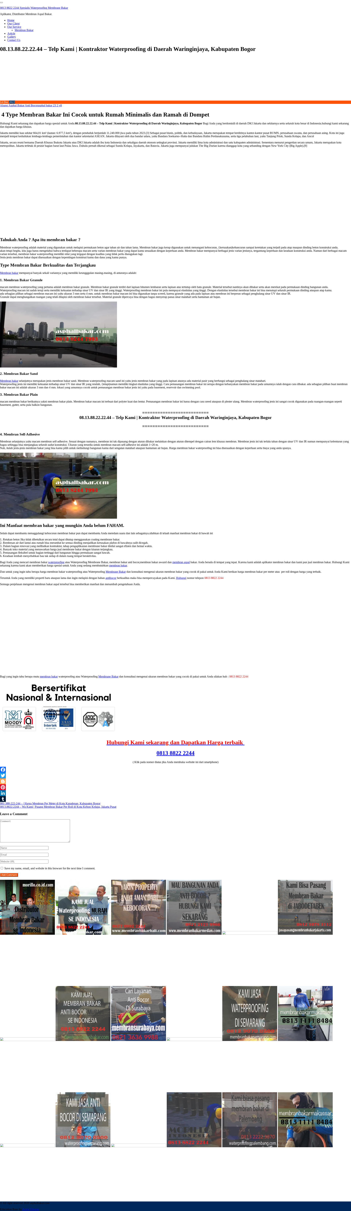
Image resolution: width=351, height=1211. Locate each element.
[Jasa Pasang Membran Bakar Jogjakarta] (194, 1040)
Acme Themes (30, 1209)
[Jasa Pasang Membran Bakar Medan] (194, 933)
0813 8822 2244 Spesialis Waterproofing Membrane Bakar (34, 7)
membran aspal (181, 562)
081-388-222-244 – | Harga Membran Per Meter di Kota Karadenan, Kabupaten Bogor (50, 803)
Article (11, 33)
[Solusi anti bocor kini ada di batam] (27, 1146)
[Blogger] (175, 781)
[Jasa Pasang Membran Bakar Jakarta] (305, 933)
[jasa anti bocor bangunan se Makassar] (305, 1146)
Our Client (13, 23)
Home (10, 20)
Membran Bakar (24, 30)
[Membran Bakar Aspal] (83, 933)
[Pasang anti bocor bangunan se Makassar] (305, 1040)
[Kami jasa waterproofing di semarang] (249, 1040)
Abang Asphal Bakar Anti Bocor (19, 105)
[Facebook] (175, 770)
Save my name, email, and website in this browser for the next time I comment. (49, 868)
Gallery (11, 36)
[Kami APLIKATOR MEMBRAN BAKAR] (83, 1040)
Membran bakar (9, 272)
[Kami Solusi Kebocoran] (27, 1040)
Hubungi (181, 577)
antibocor (110, 577)
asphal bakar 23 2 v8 (50, 105)
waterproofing (56, 562)
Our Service (14, 26)
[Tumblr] (175, 799)
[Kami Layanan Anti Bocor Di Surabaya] (138, 1040)
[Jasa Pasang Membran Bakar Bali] (138, 933)
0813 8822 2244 (175, 753)
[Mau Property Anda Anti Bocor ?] (138, 1146)
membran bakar (118, 565)
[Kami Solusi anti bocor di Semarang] (83, 1146)
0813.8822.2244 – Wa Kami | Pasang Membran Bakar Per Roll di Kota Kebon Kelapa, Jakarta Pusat (58, 806)
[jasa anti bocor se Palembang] (249, 1146)
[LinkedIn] (175, 793)
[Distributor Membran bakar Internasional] (27, 933)
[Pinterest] (175, 787)
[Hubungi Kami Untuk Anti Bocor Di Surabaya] (249, 933)
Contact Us (13, 40)
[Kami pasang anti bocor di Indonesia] (194, 1146)
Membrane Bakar (116, 571)
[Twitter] (175, 775)
